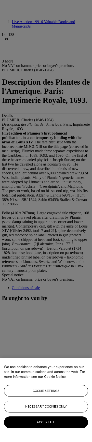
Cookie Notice (55, 377)
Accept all (46, 422)
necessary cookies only (46, 406)
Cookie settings (46, 391)
